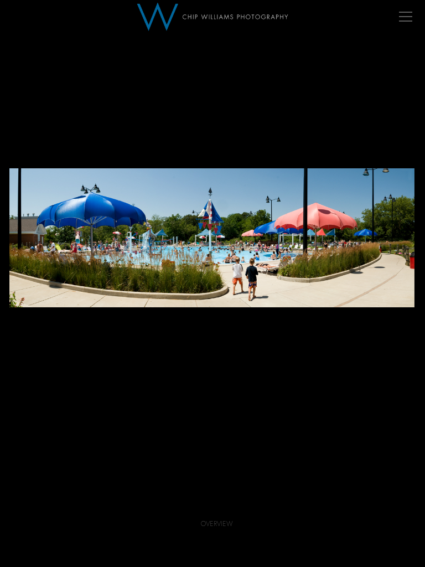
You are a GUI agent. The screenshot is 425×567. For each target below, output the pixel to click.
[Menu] (406, 17)
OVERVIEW (217, 523)
